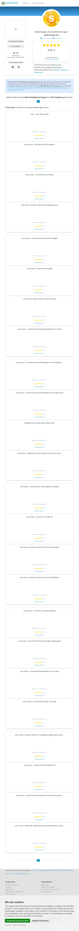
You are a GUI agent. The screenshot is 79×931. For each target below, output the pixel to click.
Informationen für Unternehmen (50, 889)
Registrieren (8, 889)
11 (55, 101)
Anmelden (8, 887)
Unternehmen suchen (38, 3)
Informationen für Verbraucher (14, 892)
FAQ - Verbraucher (10, 894)
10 (50, 101)
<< (11, 101)
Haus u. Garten (47, 38)
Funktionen (26, 3)
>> (68, 101)
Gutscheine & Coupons (11, 885)
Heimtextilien (58, 38)
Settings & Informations (40, 921)
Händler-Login (45, 885)
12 (59, 101)
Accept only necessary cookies (17, 921)
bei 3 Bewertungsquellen (51, 59)
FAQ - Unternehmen (46, 892)
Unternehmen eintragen (48, 887)
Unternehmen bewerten (15, 41)
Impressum (8, 925)
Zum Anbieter (16, 46)
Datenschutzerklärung (19, 925)
